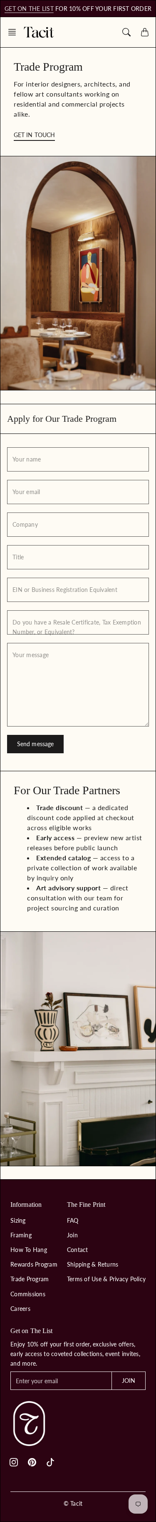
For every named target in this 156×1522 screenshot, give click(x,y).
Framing (21, 1235)
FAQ (73, 1220)
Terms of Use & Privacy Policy (106, 1278)
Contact (77, 1249)
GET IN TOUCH (34, 134)
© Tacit (73, 1503)
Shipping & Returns (93, 1264)
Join (72, 1235)
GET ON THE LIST (29, 8)
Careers (20, 1308)
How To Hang (28, 1249)
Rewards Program (33, 1264)
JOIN (128, 1380)
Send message (35, 743)
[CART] (145, 32)
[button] (14, 32)
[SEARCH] (126, 32)
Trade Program (29, 1278)
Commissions (27, 1294)
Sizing (18, 1220)
